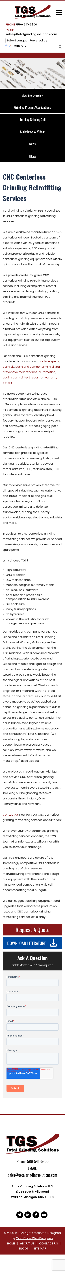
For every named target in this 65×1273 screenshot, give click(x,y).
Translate (19, 46)
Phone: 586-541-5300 (33, 1161)
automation (47, 372)
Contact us (11, 815)
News (32, 143)
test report (32, 377)
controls (8, 367)
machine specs (48, 361)
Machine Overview (32, 95)
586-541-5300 (21, 24)
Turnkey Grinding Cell (33, 119)
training (54, 367)
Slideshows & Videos (32, 131)
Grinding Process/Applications (32, 107)
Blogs (32, 155)
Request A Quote (32, 929)
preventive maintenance (20, 372)
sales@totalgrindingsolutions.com (31, 32)
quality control (13, 377)
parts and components (32, 367)
